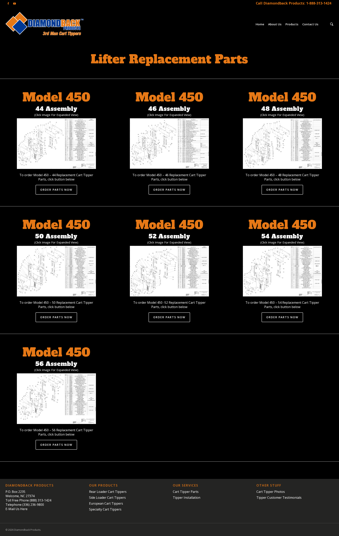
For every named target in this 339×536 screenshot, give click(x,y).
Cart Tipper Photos (270, 492)
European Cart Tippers (106, 503)
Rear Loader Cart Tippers (108, 492)
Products (291, 24)
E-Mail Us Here (16, 509)
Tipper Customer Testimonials (279, 497)
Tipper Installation (186, 497)
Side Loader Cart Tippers (107, 497)
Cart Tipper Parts (186, 492)
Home (260, 24)
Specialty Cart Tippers (105, 509)
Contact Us (310, 24)
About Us (275, 24)
